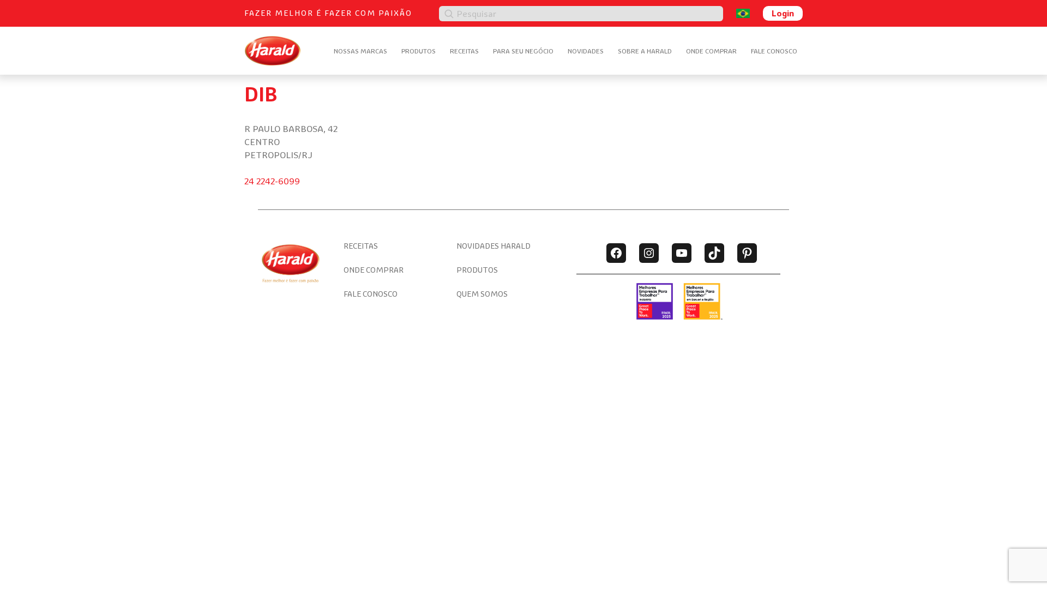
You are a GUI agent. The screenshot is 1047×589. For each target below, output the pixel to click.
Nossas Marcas (360, 51)
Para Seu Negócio (523, 51)
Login (783, 13)
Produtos (418, 51)
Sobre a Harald (645, 51)
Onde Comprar (711, 51)
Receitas (464, 51)
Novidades (586, 51)
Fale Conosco (774, 51)
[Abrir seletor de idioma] (743, 13)
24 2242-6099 (272, 181)
